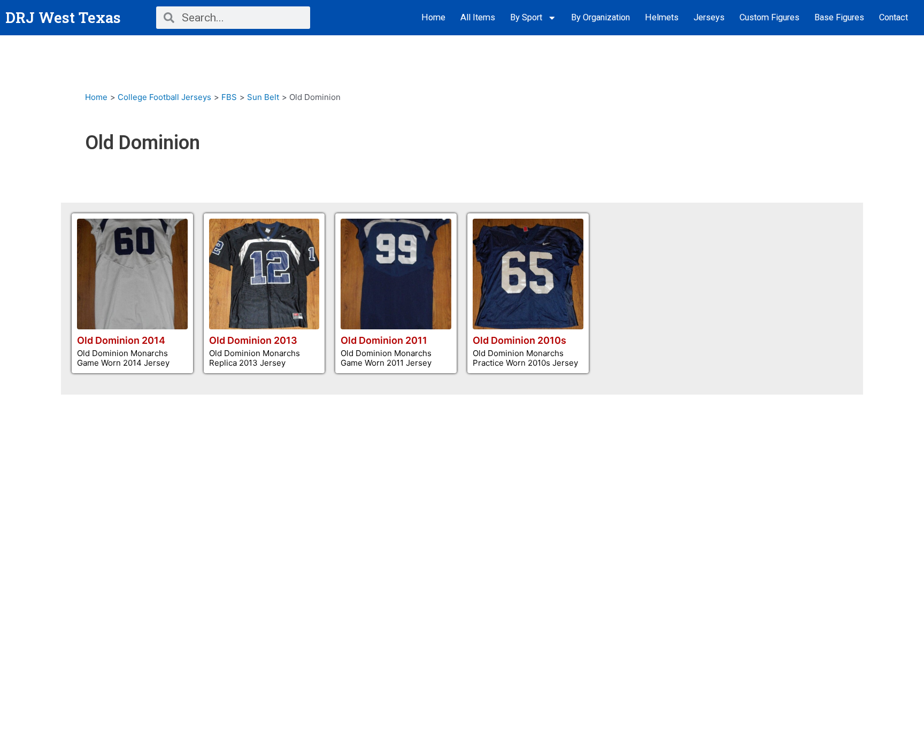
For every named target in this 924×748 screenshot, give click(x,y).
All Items (477, 17)
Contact (893, 17)
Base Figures (839, 17)
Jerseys (709, 17)
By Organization (600, 17)
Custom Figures (769, 17)
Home (433, 17)
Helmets (662, 17)
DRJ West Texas (63, 17)
